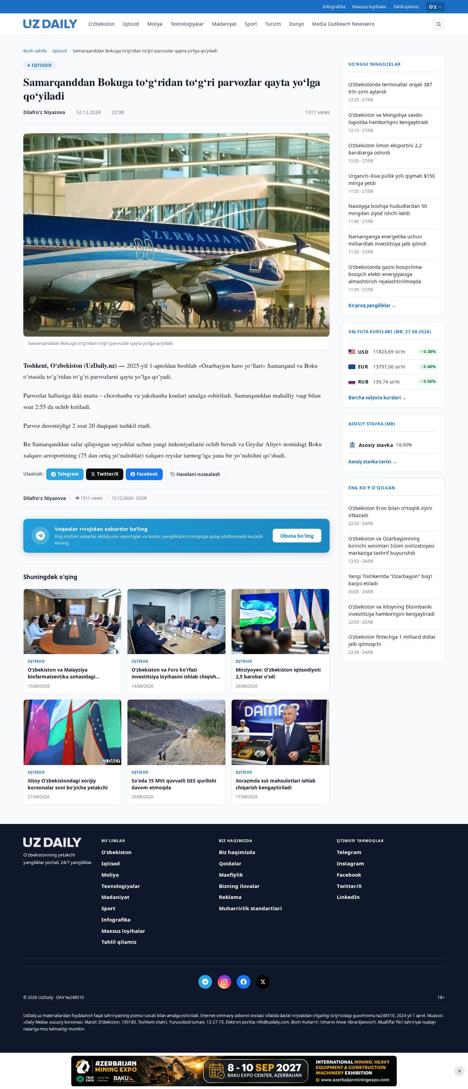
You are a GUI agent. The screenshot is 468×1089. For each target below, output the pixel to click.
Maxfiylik (231, 874)
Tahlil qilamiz (406, 6)
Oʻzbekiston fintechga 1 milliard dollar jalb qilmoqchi (392, 640)
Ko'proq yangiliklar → (372, 305)
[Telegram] (205, 982)
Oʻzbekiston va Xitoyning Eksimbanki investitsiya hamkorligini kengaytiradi (391, 610)
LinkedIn (348, 896)
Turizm (273, 24)
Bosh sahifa (35, 51)
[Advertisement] (234, 1071)
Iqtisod (131, 24)
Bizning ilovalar (239, 886)
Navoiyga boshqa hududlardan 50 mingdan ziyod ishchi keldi (387, 209)
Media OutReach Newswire (343, 24)
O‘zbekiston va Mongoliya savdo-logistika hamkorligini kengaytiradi (388, 118)
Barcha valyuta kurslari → (377, 398)
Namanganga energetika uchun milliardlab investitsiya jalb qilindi (387, 240)
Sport (251, 24)
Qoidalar (230, 863)
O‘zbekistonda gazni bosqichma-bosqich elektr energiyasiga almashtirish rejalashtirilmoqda (385, 274)
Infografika (334, 6)
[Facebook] (243, 982)
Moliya (154, 24)
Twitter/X (108, 474)
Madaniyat (224, 24)
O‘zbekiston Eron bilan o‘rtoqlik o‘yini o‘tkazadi (390, 511)
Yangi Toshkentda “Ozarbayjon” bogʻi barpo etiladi (390, 580)
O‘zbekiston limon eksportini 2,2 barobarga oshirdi (385, 149)
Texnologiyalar (187, 24)
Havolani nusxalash (198, 474)
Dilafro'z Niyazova (44, 112)
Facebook (147, 474)
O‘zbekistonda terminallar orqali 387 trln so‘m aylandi (390, 88)
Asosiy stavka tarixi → (372, 462)
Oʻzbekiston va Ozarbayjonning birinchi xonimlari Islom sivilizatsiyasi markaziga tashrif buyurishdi (391, 545)
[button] (439, 24)
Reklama (230, 896)
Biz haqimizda (237, 852)
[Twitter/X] (263, 982)
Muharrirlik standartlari (250, 908)
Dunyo (296, 24)
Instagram (350, 863)
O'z (433, 6)
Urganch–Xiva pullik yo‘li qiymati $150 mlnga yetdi (391, 179)
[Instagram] (224, 982)
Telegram (68, 474)
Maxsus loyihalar (369, 6)
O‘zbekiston (101, 24)
